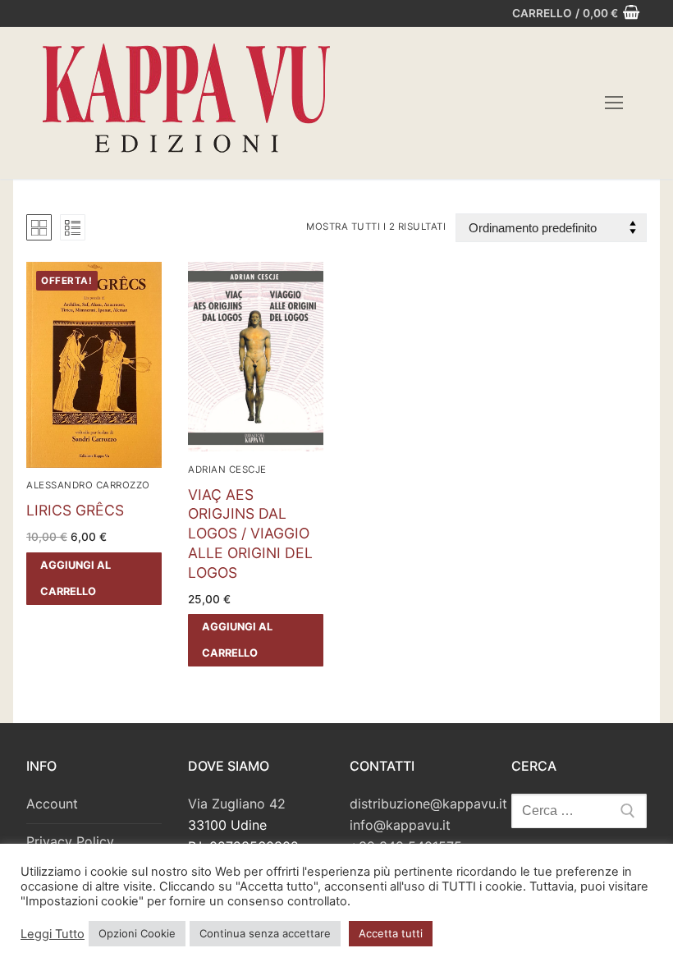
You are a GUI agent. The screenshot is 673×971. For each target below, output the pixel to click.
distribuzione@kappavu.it (428, 803)
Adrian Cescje (227, 469)
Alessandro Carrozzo (88, 485)
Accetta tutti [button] (391, 933)
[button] (94, 578)
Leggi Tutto (53, 934)
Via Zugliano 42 (237, 803)
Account (52, 803)
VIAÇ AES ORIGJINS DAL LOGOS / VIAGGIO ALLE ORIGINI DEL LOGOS (250, 533)
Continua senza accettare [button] (265, 933)
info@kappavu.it (400, 825)
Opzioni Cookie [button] (137, 933)
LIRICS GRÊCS (75, 510)
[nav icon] (614, 103)
